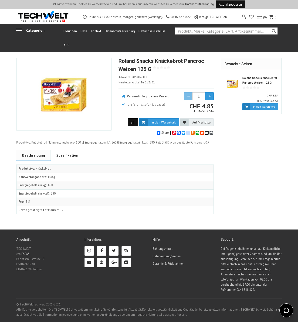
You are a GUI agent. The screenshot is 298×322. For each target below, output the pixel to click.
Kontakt (96, 31)
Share (165, 133)
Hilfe (84, 31)
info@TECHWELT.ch (213, 17)
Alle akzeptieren (230, 4)
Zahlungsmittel (162, 249)
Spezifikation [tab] (67, 155)
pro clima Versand (157, 96)
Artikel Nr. (133, 77)
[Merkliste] (251, 18)
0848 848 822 (180, 17)
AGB (66, 45)
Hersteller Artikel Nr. (137, 82)
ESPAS (25, 254)
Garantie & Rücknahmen (168, 264)
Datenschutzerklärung (199, 4)
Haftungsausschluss (152, 31)
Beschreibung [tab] (33, 155)
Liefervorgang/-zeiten (166, 256)
